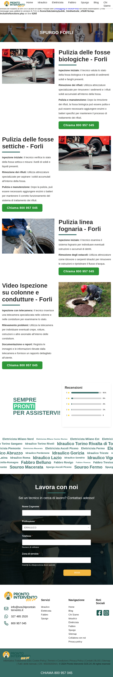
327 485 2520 (19, 616)
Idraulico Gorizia (53, 453)
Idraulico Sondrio (59, 457)
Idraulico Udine (103, 453)
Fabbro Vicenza (68, 462)
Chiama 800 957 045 (56, 673)
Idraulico (45, 607)
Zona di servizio (31, 554)
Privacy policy (75, 641)
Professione (29, 521)
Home (71, 607)
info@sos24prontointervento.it (23, 609)
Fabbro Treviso (88, 462)
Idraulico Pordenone (23, 453)
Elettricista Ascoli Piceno (47, 448)
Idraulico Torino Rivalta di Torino (74, 444)
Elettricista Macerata (18, 448)
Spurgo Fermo (73, 467)
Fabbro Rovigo (48, 462)
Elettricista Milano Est (69, 438)
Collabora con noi (77, 638)
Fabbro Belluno (21, 462)
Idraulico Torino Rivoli (24, 443)
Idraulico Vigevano (91, 458)
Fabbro (44, 615)
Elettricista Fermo (78, 448)
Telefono (27, 536)
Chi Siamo (73, 615)
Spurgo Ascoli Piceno (44, 467)
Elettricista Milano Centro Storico (37, 439)
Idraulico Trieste (83, 453)
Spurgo (44, 618)
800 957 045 (18, 623)
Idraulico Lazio (32, 458)
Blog (70, 611)
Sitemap (72, 634)
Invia (77, 572)
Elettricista (46, 611)
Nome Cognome (31, 506)
